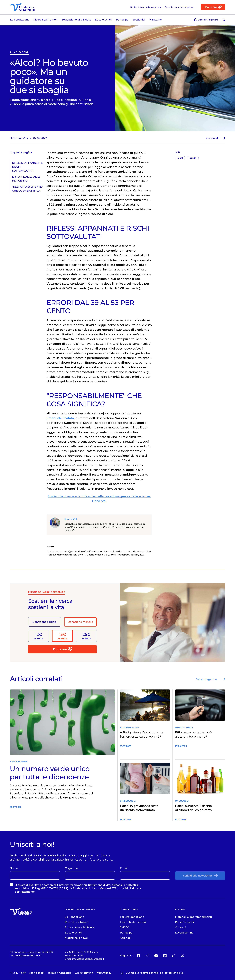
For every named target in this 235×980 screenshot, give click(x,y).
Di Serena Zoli (19, 138)
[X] (182, 955)
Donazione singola (44, 621)
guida (193, 158)
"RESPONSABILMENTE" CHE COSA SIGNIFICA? (27, 188)
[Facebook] (138, 955)
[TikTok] (173, 955)
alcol (180, 158)
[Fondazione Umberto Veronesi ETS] (22, 7)
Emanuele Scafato (60, 418)
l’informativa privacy (70, 884)
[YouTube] (156, 955)
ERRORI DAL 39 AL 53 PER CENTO (26, 178)
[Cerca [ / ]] (224, 19)
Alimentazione (19, 52)
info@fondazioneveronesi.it (88, 958)
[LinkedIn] (164, 955)
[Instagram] (147, 955)
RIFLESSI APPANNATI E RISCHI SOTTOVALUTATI (27, 166)
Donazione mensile (80, 621)
